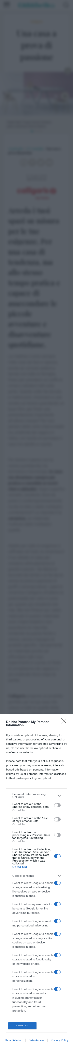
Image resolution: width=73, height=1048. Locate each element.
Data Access (36, 1040)
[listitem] (36, 795)
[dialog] (36, 881)
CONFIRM (22, 1025)
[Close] (65, 722)
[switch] (57, 805)
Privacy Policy (59, 1040)
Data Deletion (13, 1040)
